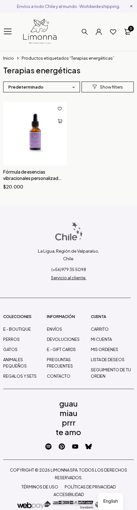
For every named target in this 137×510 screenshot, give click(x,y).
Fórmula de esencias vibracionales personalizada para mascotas (32, 178)
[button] (59, 121)
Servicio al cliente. (68, 277)
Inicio (8, 58)
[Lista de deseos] (113, 31)
